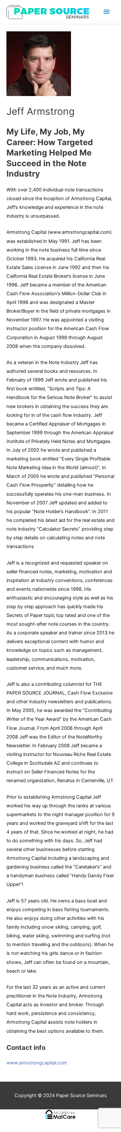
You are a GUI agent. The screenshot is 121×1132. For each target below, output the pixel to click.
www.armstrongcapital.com (36, 1063)
